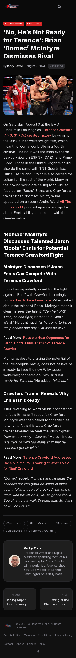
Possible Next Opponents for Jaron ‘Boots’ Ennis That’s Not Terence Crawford (36, 343)
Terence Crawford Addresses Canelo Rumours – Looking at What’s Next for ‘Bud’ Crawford (37, 463)
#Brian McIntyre (39, 523)
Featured (34, 23)
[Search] (59, 7)
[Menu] (69, 7)
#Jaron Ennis (14, 530)
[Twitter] (38, 651)
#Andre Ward (14, 523)
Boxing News (14, 23)
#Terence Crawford (41, 530)
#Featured (62, 523)
